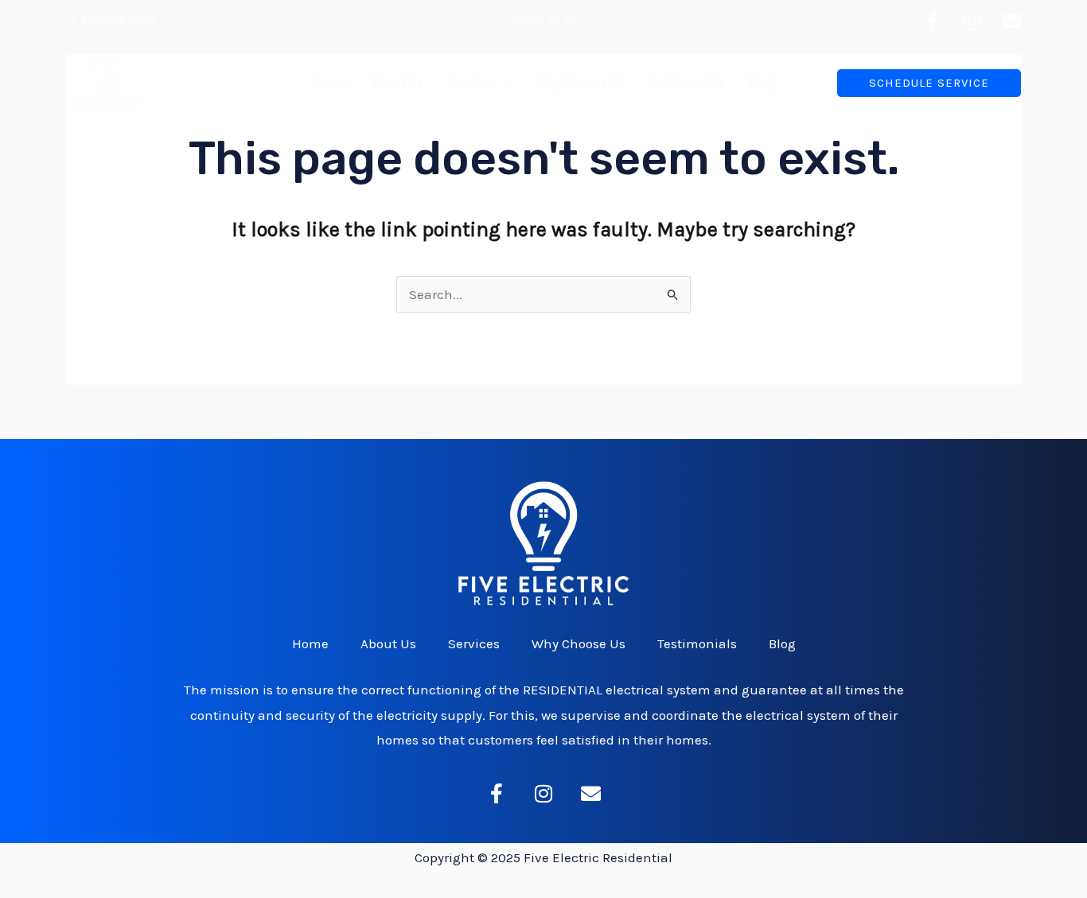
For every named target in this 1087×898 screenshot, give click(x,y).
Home (328, 82)
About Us (397, 82)
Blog (762, 82)
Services (473, 82)
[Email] (1012, 21)
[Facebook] (932, 21)
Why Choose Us (580, 82)
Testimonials (686, 82)
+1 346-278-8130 (110, 19)
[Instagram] (972, 21)
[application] (504, 83)
